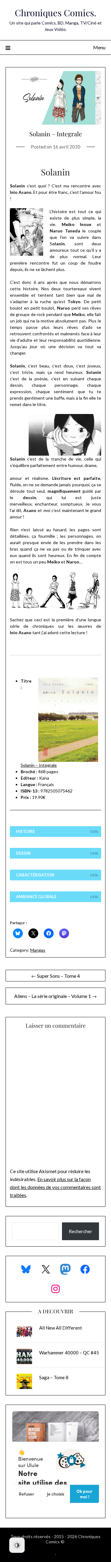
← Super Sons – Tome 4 (55, 976)
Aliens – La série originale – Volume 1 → (55, 996)
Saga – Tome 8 (53, 1377)
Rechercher (80, 1231)
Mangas (37, 950)
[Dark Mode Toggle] (17, 1545)
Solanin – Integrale (39, 765)
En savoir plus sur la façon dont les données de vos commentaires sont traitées (55, 1187)
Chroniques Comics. (55, 12)
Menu (99, 47)
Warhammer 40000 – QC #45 (69, 1352)
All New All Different (60, 1328)
